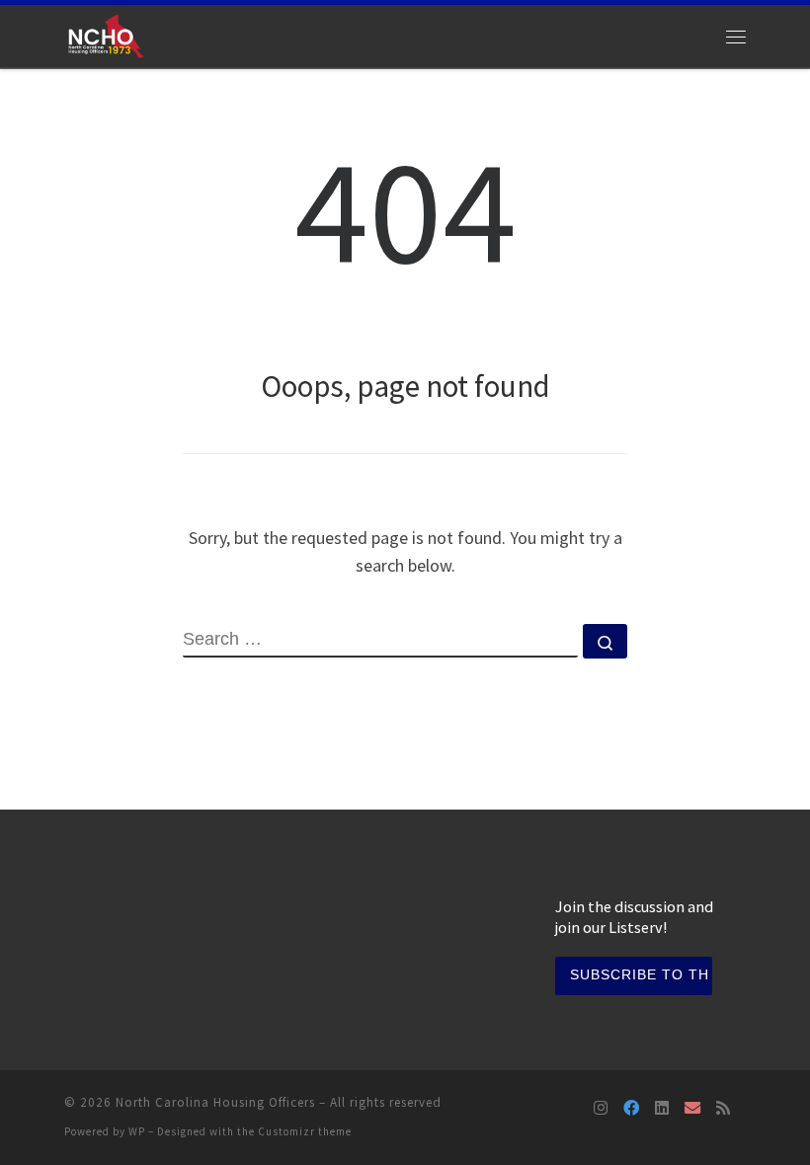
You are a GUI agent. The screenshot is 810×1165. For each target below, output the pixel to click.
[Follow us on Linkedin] (662, 1108)
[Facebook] (631, 1108)
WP (136, 1131)
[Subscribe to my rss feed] (723, 1108)
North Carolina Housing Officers (215, 1102)
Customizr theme (305, 1131)
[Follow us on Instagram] (601, 1108)
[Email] (692, 1108)
